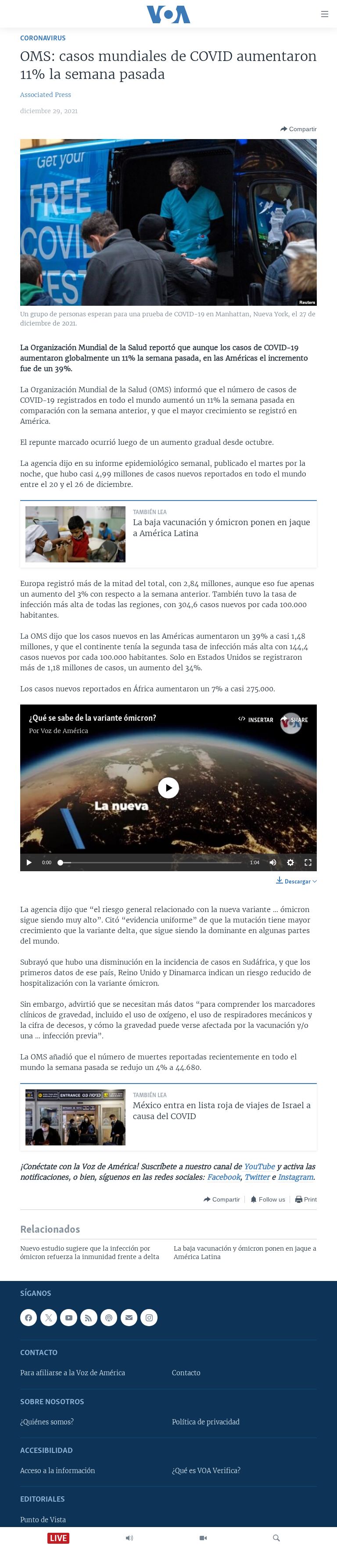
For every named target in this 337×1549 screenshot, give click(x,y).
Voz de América (64, 731)
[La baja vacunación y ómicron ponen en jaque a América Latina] (75, 534)
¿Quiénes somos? (47, 1422)
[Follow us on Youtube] (68, 1317)
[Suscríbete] (129, 1317)
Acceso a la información (57, 1471)
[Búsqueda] (276, 1538)
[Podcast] (108, 1317)
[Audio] (129, 1538)
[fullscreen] (308, 862)
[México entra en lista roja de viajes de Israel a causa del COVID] (75, 1117)
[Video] (203, 1538)
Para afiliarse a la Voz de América (72, 1373)
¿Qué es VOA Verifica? (206, 1471)
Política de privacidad (206, 1422)
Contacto (186, 1373)
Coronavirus (43, 38)
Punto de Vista (43, 1520)
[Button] (298, 129)
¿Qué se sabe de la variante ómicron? (92, 718)
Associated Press (45, 95)
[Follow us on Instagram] (148, 1317)
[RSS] (88, 1317)
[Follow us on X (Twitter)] (48, 1317)
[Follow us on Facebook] (28, 1317)
